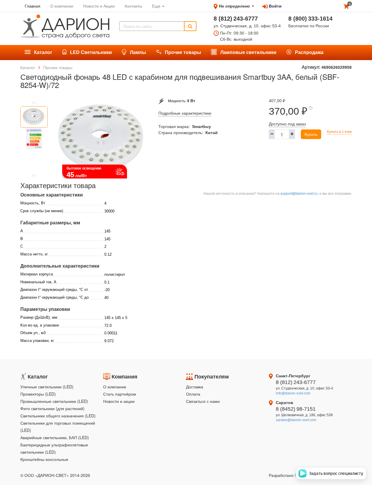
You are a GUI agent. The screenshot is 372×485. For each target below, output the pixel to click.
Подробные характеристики (184, 113)
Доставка (194, 387)
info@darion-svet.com (293, 393)
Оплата (193, 394)
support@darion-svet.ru (299, 193)
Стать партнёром (119, 394)
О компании (114, 387)
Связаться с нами (203, 401)
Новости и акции (119, 401)
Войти (275, 6)
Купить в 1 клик (339, 132)
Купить (311, 134)
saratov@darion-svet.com (296, 420)
